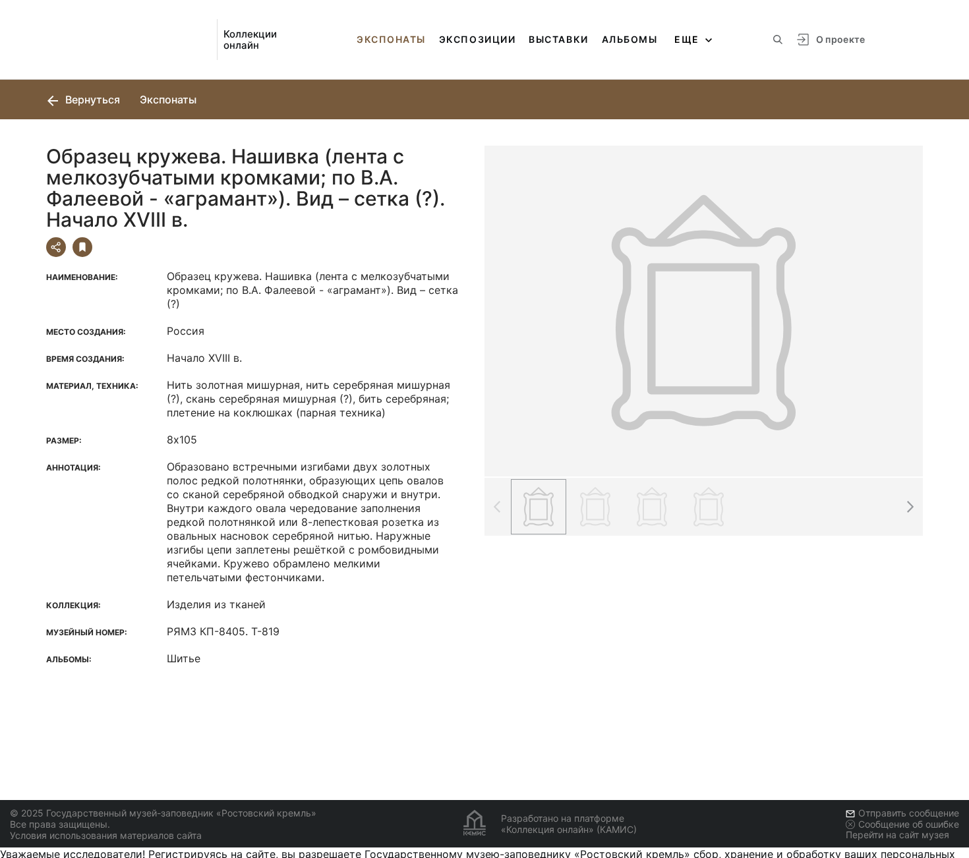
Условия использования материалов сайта (106, 835)
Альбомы (630, 39)
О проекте (841, 39)
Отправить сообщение (908, 812)
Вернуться (91, 99)
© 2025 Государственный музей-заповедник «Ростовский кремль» (163, 812)
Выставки (558, 39)
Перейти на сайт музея (897, 834)
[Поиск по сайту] (777, 39)
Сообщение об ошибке (908, 824)
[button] (909, 507)
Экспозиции (477, 39)
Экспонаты (391, 39)
